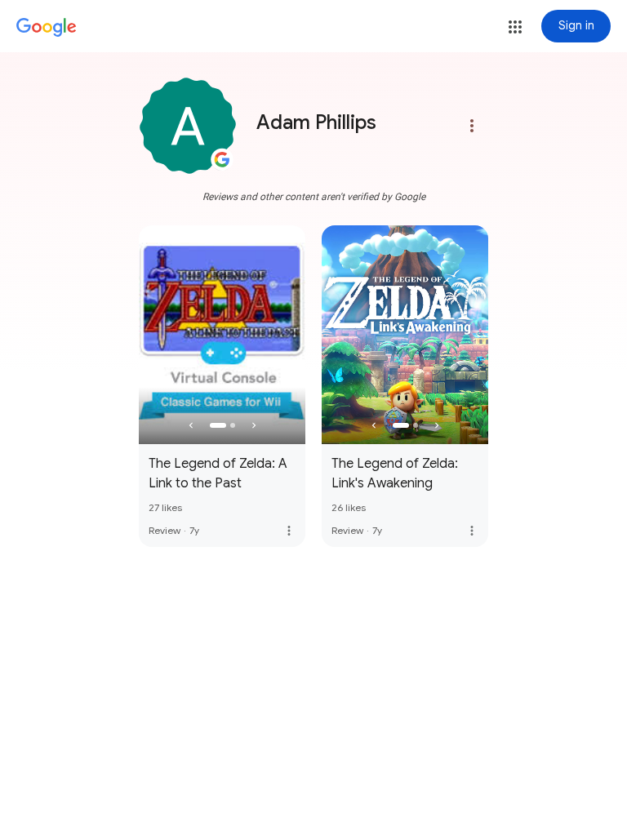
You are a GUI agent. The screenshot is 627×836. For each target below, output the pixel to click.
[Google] (46, 28)
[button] (515, 27)
